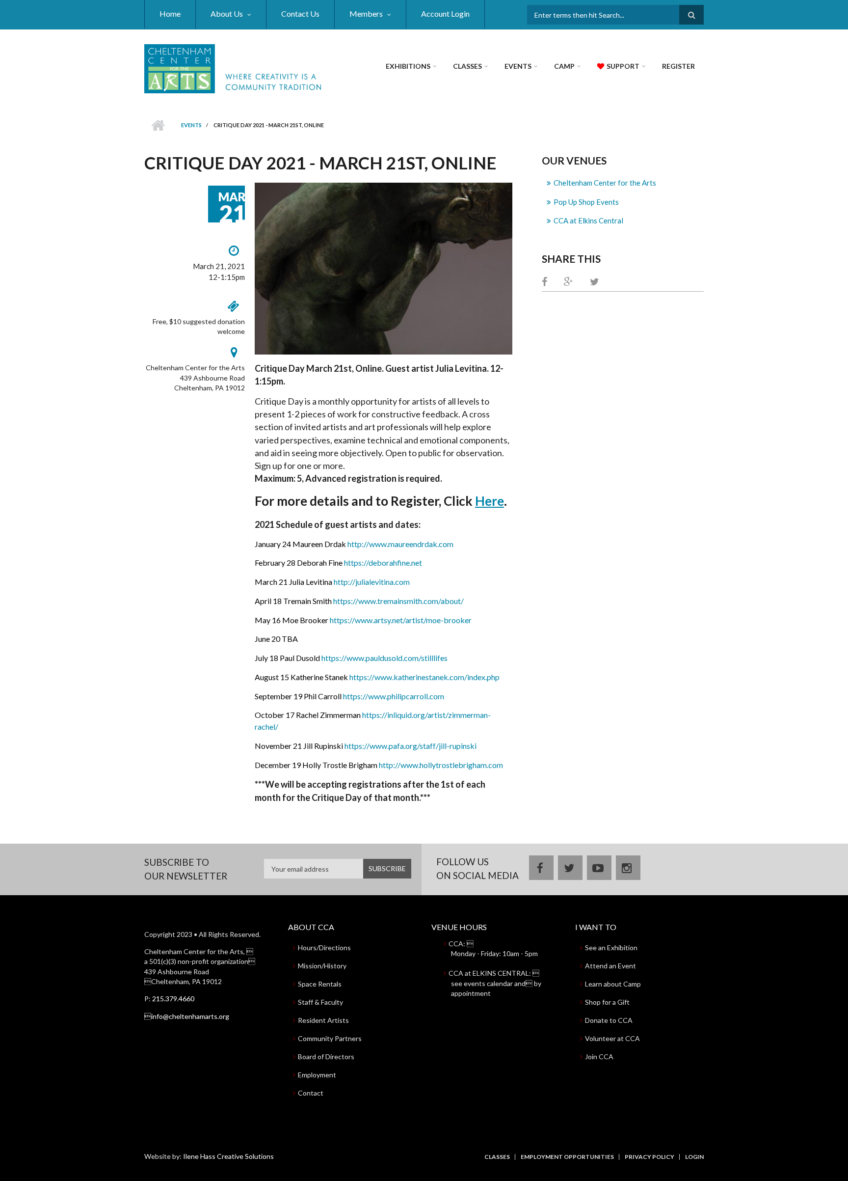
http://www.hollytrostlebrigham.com (441, 764)
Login (694, 1157)
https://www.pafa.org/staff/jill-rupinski (410, 745)
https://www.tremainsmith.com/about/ (398, 600)
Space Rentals (320, 984)
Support (623, 66)
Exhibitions (408, 66)
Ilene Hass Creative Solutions (228, 1156)
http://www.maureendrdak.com (400, 544)
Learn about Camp (613, 984)
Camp (564, 66)
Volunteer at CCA (612, 1038)
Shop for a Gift (607, 1002)
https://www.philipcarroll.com (393, 696)
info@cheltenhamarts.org (186, 1016)
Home (170, 13)
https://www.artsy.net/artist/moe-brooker (401, 620)
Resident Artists (323, 1020)
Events (517, 66)
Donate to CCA (609, 1020)
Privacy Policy (649, 1157)
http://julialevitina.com (372, 581)
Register (678, 66)
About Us (227, 13)
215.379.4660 (173, 998)
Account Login (445, 13)
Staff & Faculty (320, 1002)
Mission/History (322, 965)
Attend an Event (610, 965)
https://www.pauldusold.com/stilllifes (384, 657)
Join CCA (599, 1056)
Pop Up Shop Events (586, 201)
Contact (310, 1093)
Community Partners (330, 1038)
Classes (467, 66)
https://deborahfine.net (383, 562)
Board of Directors (326, 1056)
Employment (317, 1075)
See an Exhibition (611, 947)
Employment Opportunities (567, 1157)
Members (366, 13)
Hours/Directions (324, 947)
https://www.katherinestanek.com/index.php (424, 677)
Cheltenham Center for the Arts (605, 182)
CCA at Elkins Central (588, 220)
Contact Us (300, 13)
